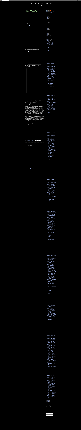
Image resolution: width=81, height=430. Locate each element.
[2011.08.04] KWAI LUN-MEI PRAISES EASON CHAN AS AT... (51, 369)
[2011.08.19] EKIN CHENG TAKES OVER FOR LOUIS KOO (51, 180)
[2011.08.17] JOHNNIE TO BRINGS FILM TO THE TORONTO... (50, 221)
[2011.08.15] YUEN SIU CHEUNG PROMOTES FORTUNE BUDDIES (50, 239)
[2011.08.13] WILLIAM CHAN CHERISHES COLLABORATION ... (51, 262)
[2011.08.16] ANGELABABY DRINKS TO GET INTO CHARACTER (51, 226)
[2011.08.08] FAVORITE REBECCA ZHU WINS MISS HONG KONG (51, 319)
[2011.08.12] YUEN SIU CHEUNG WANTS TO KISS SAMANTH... (51, 277)
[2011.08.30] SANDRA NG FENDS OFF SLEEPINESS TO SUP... (51, 55)
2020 (47, 23)
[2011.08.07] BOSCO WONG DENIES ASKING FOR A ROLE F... (51, 333)
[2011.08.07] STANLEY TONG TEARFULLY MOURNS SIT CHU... (51, 330)
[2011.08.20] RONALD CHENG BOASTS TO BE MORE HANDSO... (51, 168)
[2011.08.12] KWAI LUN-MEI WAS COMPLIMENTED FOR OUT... (51, 271)
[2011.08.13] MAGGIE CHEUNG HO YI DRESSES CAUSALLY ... (51, 259)
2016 (47, 28)
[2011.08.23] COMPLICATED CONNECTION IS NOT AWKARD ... (51, 141)
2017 (47, 27)
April (48, 402)
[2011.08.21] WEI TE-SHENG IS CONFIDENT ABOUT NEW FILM (51, 147)
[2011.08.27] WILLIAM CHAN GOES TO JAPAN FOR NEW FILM (51, 74)
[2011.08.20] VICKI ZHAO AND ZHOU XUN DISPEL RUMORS (51, 174)
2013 (47, 32)
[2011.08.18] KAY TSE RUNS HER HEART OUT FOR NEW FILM (51, 205)
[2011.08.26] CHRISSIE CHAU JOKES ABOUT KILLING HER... (51, 80)
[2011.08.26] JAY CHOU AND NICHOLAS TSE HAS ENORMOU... (51, 77)
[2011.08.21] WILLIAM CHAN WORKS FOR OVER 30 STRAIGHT (51, 152)
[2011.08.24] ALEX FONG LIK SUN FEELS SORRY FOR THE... (51, 124)
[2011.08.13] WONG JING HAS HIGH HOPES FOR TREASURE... (51, 256)
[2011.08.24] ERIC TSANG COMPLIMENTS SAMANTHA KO (51, 118)
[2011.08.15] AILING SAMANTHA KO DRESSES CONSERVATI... (51, 242)
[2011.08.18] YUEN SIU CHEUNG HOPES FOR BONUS (50, 193)
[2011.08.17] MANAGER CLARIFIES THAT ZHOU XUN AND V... (51, 218)
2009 (47, 409)
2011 (47, 34)
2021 (47, 22)
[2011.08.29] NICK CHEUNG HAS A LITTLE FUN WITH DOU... (51, 64)
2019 (47, 24)
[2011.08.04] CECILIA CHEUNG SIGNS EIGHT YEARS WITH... (51, 357)
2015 (47, 29)
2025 (47, 17)
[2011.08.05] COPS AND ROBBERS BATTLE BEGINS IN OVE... (51, 348)
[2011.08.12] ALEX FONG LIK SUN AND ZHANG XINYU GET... (51, 268)
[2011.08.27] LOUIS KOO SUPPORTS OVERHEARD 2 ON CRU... (51, 71)
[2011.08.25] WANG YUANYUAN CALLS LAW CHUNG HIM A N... (51, 99)
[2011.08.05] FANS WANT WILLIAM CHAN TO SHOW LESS (51, 342)
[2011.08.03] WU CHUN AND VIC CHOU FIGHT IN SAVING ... (51, 387)
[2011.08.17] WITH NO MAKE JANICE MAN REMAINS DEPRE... (51, 215)
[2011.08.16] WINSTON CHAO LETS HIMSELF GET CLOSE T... (51, 232)
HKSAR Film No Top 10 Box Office (40, 4)
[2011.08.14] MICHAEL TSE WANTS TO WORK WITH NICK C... (51, 245)
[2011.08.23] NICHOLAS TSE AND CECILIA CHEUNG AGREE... (51, 136)
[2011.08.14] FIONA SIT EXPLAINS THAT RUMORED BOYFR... (51, 251)
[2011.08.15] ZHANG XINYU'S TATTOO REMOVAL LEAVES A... (51, 236)
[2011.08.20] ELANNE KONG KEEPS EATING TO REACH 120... (51, 171)
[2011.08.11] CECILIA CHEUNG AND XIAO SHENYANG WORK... (51, 280)
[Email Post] (35, 140)
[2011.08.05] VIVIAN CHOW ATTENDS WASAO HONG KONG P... (51, 345)
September (49, 39)
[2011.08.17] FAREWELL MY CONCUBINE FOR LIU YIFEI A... (51, 212)
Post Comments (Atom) (32, 168)
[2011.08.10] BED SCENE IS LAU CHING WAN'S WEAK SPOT (51, 293)
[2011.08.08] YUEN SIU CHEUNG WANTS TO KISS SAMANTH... (51, 324)
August (48, 40)
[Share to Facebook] (39, 140)
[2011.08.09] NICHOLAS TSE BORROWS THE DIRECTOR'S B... (51, 311)
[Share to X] (38, 140)
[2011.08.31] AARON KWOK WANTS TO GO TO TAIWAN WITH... (51, 47)
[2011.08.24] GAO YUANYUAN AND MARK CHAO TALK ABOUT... (51, 112)
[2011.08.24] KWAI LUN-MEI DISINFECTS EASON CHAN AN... (51, 115)
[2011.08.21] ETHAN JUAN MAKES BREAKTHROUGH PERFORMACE (51, 156)
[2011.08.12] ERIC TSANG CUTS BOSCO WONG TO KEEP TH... (51, 265)
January (48, 406)
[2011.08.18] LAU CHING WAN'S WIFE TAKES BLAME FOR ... (50, 199)
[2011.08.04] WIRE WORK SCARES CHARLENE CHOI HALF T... (51, 360)
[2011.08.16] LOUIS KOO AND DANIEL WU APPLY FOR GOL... (51, 229)
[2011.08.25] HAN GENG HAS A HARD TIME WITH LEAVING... (51, 91)
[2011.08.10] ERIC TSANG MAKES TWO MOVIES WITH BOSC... (50, 299)
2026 (47, 16)
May (48, 401)
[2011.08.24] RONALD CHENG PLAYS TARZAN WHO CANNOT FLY (51, 127)
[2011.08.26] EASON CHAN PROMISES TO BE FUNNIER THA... (51, 83)
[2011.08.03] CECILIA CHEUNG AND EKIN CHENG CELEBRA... (51, 378)
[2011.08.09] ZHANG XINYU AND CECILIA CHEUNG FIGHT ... (51, 306)
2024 (47, 18)
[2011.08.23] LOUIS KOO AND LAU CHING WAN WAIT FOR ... (51, 133)
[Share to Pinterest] (40, 140)
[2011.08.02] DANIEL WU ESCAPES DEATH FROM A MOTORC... (51, 390)
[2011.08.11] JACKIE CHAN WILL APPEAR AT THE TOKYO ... (51, 283)
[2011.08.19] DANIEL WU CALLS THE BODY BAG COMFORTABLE (51, 177)
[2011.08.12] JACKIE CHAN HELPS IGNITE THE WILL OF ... (51, 274)
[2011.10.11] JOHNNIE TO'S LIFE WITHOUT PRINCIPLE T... (51, 286)
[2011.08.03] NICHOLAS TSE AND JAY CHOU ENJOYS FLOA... (51, 381)
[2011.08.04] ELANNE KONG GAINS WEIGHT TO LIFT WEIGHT (51, 363)
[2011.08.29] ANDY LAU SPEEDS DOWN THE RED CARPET (51, 61)
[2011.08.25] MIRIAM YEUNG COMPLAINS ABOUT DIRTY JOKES (51, 96)
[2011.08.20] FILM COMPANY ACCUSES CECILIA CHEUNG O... (51, 165)
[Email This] (36, 140)
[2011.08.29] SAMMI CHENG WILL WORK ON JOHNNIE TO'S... (51, 58)
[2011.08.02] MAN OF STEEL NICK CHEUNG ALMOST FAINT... (51, 396)
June (48, 400)
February (48, 405)
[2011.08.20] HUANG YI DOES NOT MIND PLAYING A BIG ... (51, 162)
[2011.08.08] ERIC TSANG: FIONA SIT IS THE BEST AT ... (51, 327)
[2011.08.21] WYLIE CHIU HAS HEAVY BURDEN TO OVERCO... (51, 159)
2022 (47, 21)
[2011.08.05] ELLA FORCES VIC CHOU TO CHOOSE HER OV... (51, 339)
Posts (48, 413)
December (48, 35)
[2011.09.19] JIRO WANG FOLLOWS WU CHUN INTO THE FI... (51, 185)
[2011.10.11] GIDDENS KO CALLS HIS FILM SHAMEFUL (50, 290)
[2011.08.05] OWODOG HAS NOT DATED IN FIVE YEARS (51, 351)
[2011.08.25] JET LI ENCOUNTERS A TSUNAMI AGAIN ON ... (51, 102)
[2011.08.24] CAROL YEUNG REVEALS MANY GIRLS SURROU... (51, 121)
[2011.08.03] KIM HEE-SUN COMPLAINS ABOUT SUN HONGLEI (51, 384)
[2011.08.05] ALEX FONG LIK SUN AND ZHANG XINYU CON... (51, 336)
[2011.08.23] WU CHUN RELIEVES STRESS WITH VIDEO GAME (51, 144)
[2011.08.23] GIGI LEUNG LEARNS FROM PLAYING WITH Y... (51, 130)
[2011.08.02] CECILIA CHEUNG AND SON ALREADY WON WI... (51, 393)
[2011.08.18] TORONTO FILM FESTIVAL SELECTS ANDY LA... (51, 188)
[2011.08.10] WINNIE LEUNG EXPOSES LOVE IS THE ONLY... (51, 296)
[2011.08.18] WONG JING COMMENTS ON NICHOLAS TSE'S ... (51, 196)
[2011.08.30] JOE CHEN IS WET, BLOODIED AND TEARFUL (51, 50)
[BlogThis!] (37, 140)
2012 (47, 33)
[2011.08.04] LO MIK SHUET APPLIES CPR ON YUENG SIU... (51, 354)
